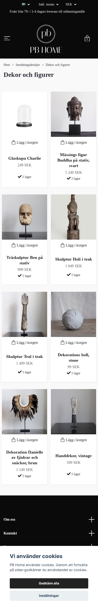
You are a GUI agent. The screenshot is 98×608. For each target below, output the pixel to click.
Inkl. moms (47, 4)
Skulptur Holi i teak (73, 259)
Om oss (9, 519)
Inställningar (49, 596)
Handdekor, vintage (73, 455)
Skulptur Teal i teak (24, 356)
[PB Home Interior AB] (46, 39)
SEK (69, 4)
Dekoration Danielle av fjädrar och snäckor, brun (24, 457)
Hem (7, 65)
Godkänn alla (49, 583)
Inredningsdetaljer (28, 65)
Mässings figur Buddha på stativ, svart (73, 160)
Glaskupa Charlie (24, 158)
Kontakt (10, 533)
